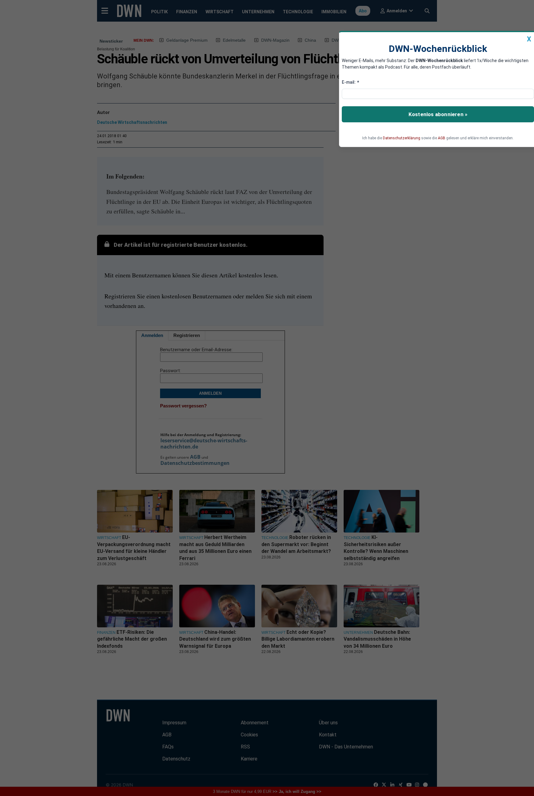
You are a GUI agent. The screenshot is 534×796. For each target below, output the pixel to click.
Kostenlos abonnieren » (438, 114)
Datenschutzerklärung (401, 138)
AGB (441, 138)
